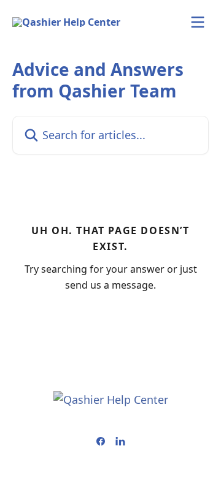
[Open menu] (198, 22)
